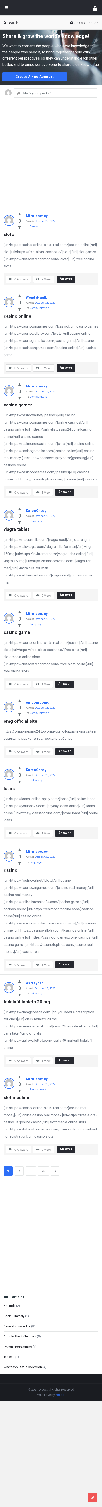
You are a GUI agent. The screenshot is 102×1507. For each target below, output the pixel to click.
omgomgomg (38, 702)
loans (9, 788)
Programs (35, 226)
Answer (66, 279)
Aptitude (9, 1306)
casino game (17, 632)
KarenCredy (36, 511)
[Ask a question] (92, 1497)
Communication (39, 308)
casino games (18, 405)
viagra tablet (16, 529)
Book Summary (14, 1316)
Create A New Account (34, 77)
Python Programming (18, 1346)
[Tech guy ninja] (50, 7)
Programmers (38, 1089)
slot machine (17, 1097)
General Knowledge (17, 1326)
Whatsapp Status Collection (23, 1367)
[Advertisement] (51, 158)
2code (60, 1395)
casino (10, 870)
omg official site (20, 721)
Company (36, 624)
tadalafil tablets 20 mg (27, 1001)
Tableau (9, 1357)
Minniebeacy (37, 216)
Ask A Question (86, 22)
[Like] (19, 214)
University (36, 521)
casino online (17, 316)
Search (12, 22)
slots (9, 234)
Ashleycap (35, 983)
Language (36, 862)
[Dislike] (19, 227)
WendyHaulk (36, 297)
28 (43, 1171)
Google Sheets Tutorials (20, 1336)
